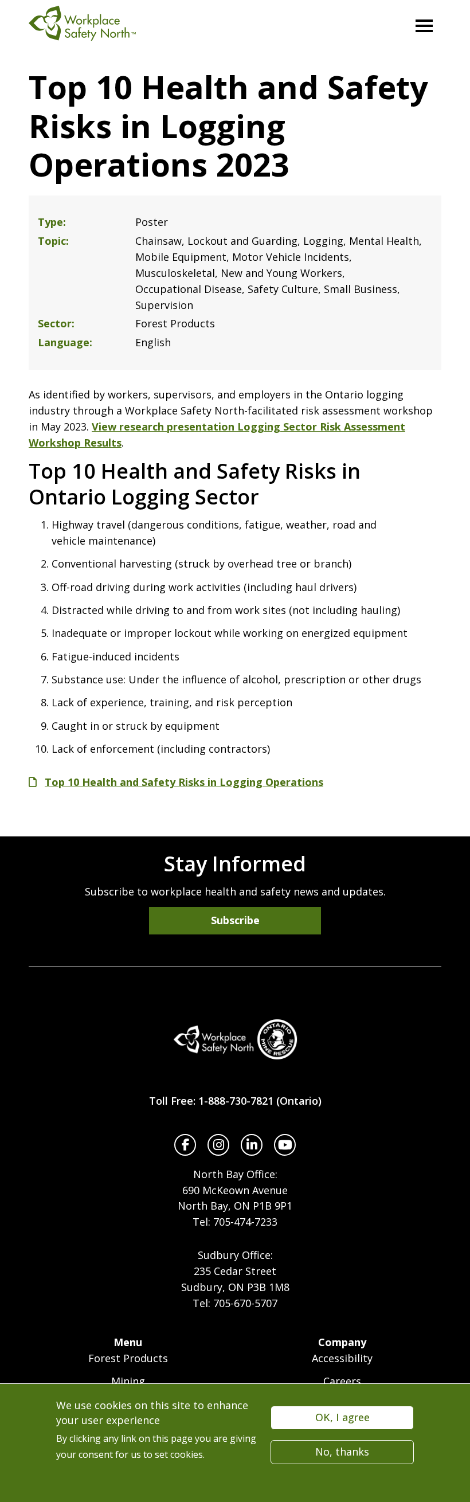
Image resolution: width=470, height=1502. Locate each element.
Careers (342, 1381)
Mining (128, 1381)
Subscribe (235, 920)
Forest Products (128, 1358)
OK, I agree (342, 1417)
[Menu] (424, 25)
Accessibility (342, 1358)
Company (342, 1342)
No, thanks (342, 1451)
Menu (127, 1342)
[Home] (235, 1039)
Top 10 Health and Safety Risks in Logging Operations (184, 782)
